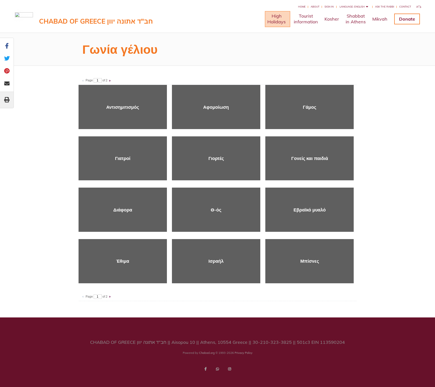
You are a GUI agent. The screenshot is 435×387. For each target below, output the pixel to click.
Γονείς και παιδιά (309, 158)
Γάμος (309, 107)
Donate (407, 19)
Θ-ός (216, 210)
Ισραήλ (216, 261)
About (315, 6)
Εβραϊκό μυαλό (310, 210)
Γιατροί (122, 158)
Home (302, 6)
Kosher (331, 19)
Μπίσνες (309, 261)
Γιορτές (216, 158)
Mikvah (379, 19)
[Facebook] (205, 369)
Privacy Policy (243, 353)
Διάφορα (122, 210)
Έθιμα (122, 261)
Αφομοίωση (216, 107)
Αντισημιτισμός (122, 107)
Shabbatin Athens (356, 19)
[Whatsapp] (217, 369)
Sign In (329, 6)
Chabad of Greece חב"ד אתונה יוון (96, 21)
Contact (405, 6)
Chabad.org (207, 353)
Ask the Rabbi (384, 6)
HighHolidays (276, 19)
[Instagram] (229, 369)
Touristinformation (306, 19)
